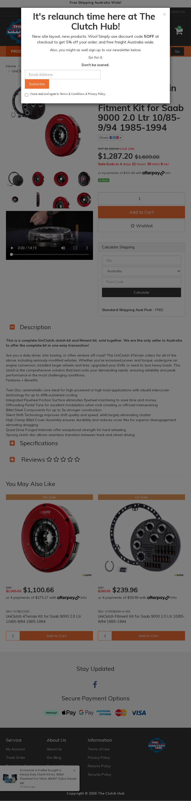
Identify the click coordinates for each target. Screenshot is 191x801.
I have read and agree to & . (68, 94)
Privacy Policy (96, 94)
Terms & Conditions (72, 94)
